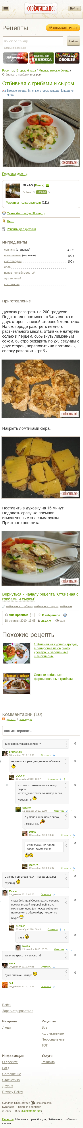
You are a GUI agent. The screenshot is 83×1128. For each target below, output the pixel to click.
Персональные (53, 1039)
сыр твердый (12, 261)
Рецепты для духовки (21, 229)
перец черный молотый (19, 272)
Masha (13, 891)
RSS (3, 719)
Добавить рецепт (66, 28)
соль (7, 267)
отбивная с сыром (46, 606)
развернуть (25, 719)
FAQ (5, 1068)
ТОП (45, 1045)
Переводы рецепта (14, 173)
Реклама (48, 1062)
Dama (32, 831)
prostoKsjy (15, 752)
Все (44, 1027)
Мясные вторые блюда (54, 70)
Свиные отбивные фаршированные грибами (53, 677)
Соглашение (11, 1074)
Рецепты (8, 70)
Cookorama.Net (31, 1111)
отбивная (66, 606)
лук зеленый (12, 278)
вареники (20, 47)
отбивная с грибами (19, 606)
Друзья (7, 1086)
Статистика (11, 1080)
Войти (74, 8)
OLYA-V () (34, 185)
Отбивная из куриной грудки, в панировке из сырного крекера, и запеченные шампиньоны (56, 650)
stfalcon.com (44, 1103)
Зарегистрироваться (17, 1011)
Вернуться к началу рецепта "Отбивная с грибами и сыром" (40, 596)
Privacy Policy (12, 1092)
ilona (12, 963)
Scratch (26, 807)
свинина (9, 249)
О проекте (10, 1062)
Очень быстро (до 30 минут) (25, 213)
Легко (10, 221)
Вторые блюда (26, 70)
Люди (6, 1027)
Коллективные (53, 1033)
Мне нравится (19, 615)
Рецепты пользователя (23, 202)
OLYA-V (46, 621)
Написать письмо (47, 185)
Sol (11, 983)
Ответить (46, 755)
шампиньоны (12, 255)
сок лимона (11, 284)
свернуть (11, 719)
